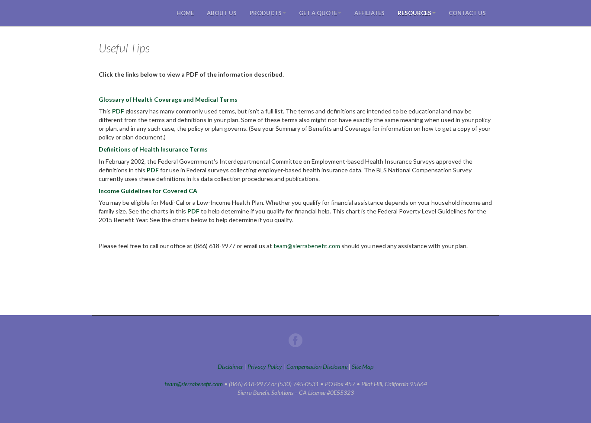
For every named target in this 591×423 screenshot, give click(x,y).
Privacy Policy (264, 366)
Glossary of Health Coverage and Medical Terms (168, 99)
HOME (185, 13)
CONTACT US (467, 13)
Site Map (362, 366)
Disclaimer (230, 366)
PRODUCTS (266, 13)
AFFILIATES (369, 13)
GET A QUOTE (318, 13)
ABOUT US (222, 13)
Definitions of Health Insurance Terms (153, 149)
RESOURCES (414, 13)
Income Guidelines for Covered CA (148, 190)
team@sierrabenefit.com (306, 245)
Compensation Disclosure (316, 366)
